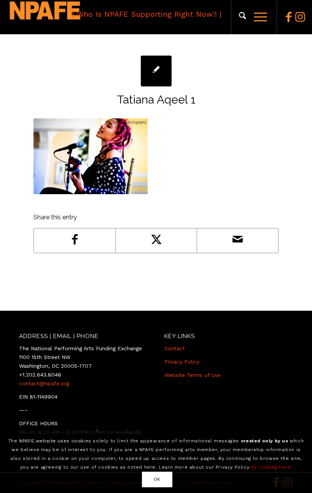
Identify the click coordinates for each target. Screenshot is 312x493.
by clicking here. (271, 467)
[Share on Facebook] (74, 240)
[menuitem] (238, 17)
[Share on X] (156, 240)
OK (157, 479)
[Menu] (256, 17)
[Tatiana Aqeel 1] (156, 71)
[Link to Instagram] (300, 17)
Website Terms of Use (192, 375)
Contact (174, 348)
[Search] (238, 17)
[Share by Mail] (237, 240)
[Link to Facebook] (288, 17)
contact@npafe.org (44, 383)
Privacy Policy (181, 362)
